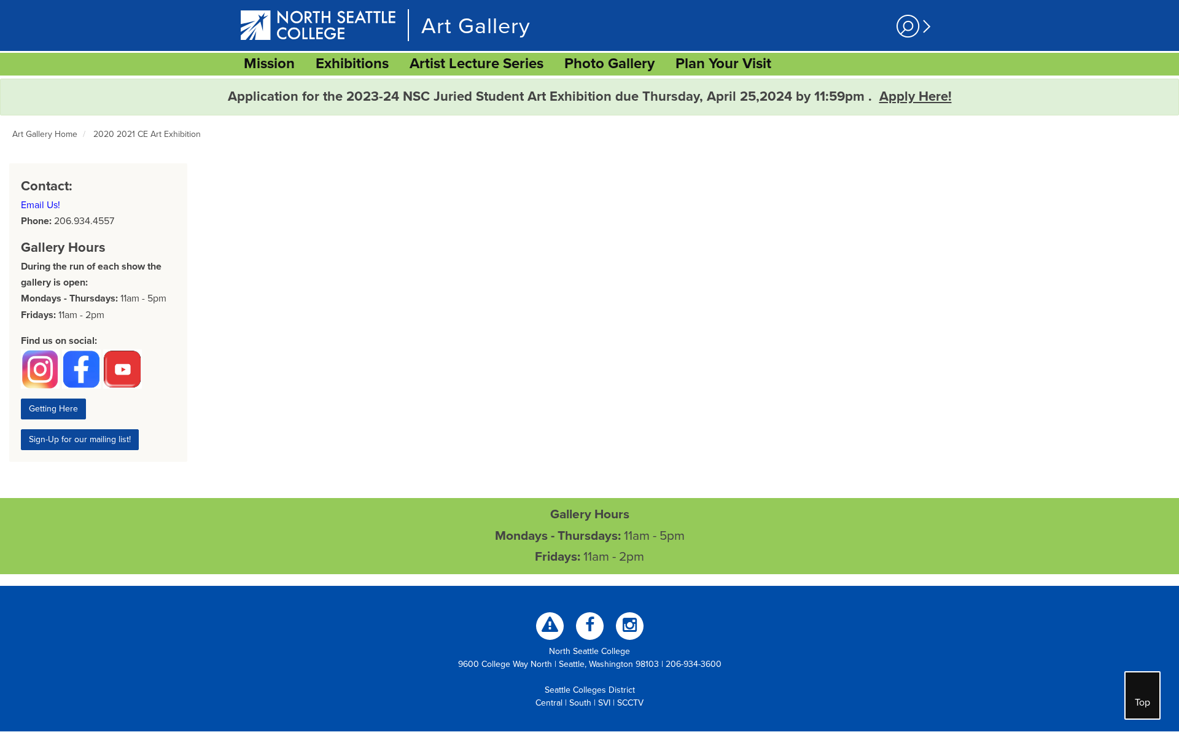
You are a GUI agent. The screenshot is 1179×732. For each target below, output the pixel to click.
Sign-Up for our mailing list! (80, 439)
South (580, 703)
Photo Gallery (609, 63)
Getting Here (53, 408)
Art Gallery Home (44, 134)
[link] (269, 64)
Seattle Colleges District (590, 690)
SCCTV (630, 703)
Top (1142, 702)
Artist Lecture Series (476, 63)
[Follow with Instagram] (630, 626)
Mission (269, 63)
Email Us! (40, 205)
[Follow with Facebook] (590, 626)
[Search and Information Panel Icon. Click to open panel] (912, 26)
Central (548, 703)
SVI (604, 703)
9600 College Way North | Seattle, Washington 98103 (558, 664)
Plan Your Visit (723, 63)
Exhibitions (352, 63)
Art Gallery (476, 26)
